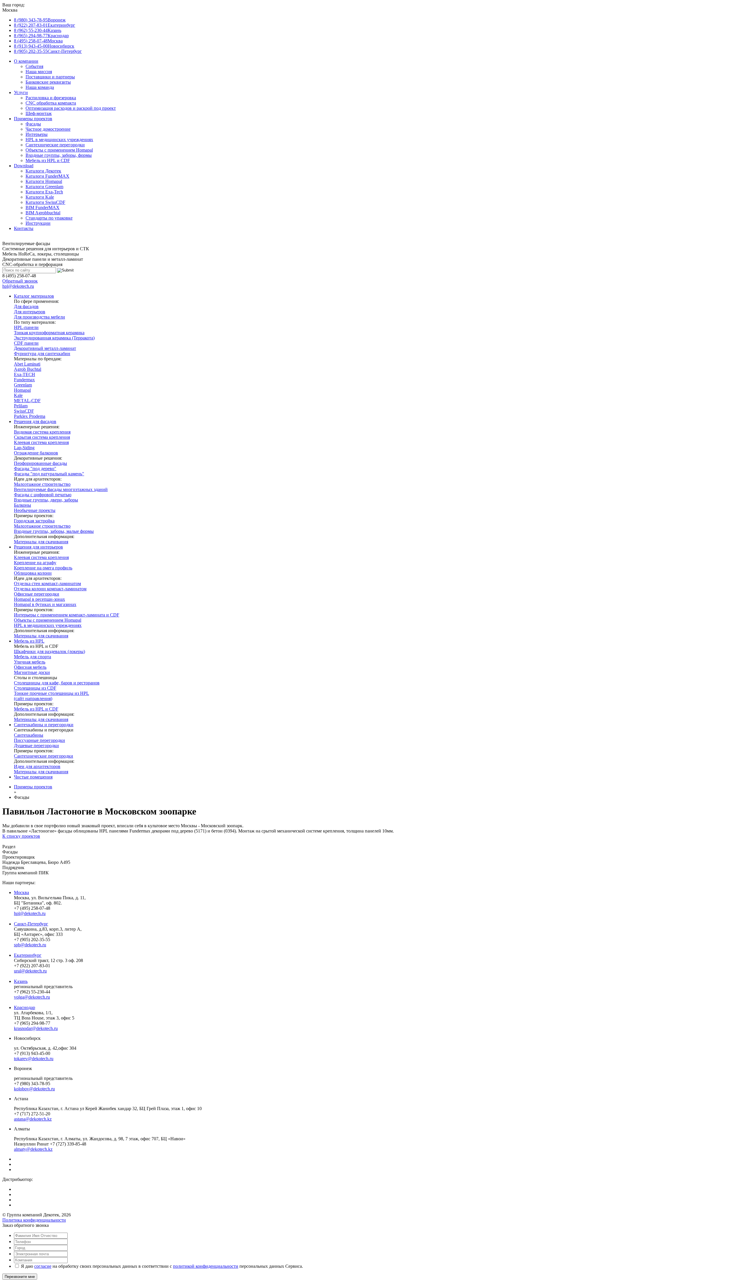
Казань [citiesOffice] (37, 30)
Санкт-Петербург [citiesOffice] (48, 51)
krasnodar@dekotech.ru (36, 1028)
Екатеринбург (28, 955)
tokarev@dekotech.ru (33, 1058)
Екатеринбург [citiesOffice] (44, 25)
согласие (42, 1266)
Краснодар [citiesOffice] (41, 35)
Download (23, 165)
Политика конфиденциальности (34, 1220)
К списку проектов (21, 836)
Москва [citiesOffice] (38, 40)
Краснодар (24, 1007)
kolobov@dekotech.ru (34, 1088)
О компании (26, 61)
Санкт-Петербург (31, 923)
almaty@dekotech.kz (33, 1149)
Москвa (21, 892)
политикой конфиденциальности (205, 1266)
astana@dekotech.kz (33, 1118)
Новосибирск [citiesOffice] (44, 46)
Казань (21, 981)
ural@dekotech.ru (30, 970)
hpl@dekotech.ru (18, 286)
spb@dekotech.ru (30, 944)
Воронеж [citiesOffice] (40, 19)
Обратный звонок (20, 280)
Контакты (23, 228)
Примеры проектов (33, 118)
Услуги (21, 92)
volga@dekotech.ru (32, 997)
